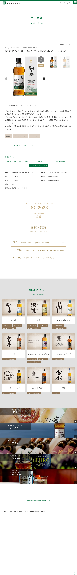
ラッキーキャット (13, 388)
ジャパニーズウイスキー (21, 136)
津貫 (38, 320)
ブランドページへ (20, 146)
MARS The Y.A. (64, 320)
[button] (44, 78)
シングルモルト (34, 136)
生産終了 (8, 136)
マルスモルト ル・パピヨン (38, 354)
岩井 (13, 354)
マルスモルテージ (64, 354)
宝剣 (64, 388)
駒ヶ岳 (13, 320)
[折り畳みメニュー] (75, 2)
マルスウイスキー (38, 388)
